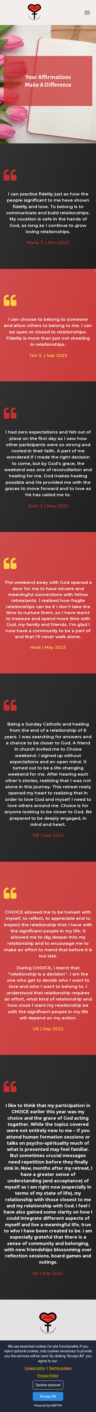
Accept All (48, 1396)
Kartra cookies (60, 1368)
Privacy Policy (48, 1376)
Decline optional (48, 1385)
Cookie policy (35, 1368)
